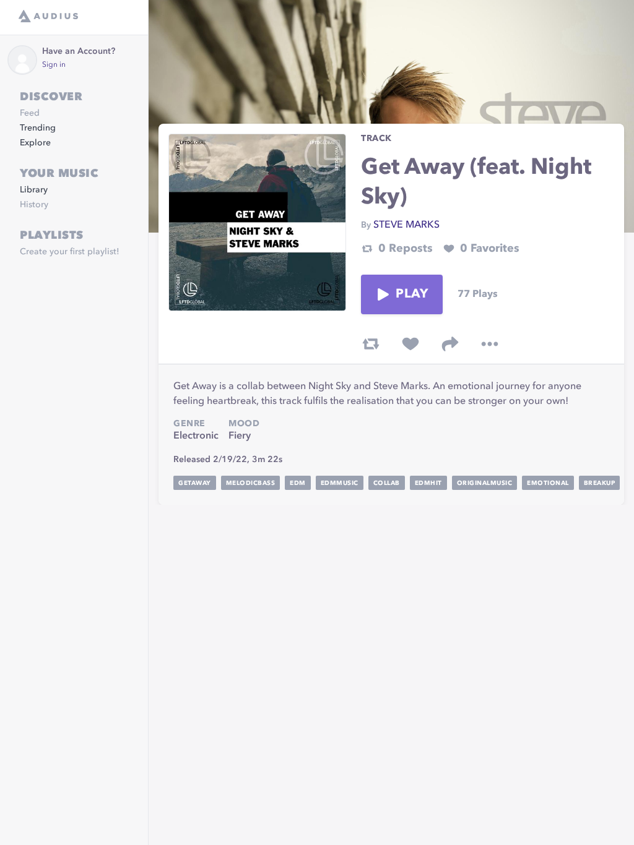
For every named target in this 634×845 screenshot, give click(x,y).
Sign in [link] (54, 65)
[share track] (450, 344)
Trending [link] (38, 128)
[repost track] (371, 344)
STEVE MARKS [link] (406, 225)
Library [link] (34, 190)
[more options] (490, 344)
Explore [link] (35, 143)
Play (412, 294)
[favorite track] (410, 344)
